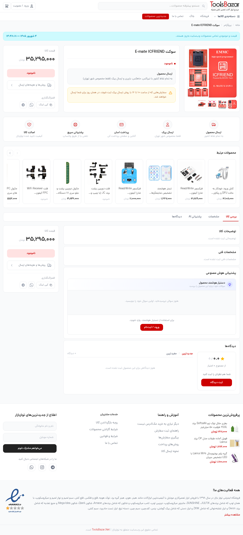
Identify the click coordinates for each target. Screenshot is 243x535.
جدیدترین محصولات (155, 16)
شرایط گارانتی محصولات (103, 429)
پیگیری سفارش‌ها (169, 437)
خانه (237, 25)
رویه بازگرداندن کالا (107, 422)
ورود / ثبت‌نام (151, 327)
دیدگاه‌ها (177, 217)
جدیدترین (187, 354)
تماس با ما (177, 16)
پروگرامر (227, 25)
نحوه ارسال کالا (170, 451)
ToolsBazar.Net (101, 530)
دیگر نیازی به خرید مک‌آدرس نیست (158, 424)
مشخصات (213, 217)
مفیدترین (171, 354)
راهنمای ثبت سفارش (167, 431)
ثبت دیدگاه (216, 382)
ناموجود (31, 73)
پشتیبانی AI (195, 217)
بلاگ (191, 16)
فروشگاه (204, 16)
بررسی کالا (231, 217)
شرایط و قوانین (109, 436)
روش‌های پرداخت (168, 444)
